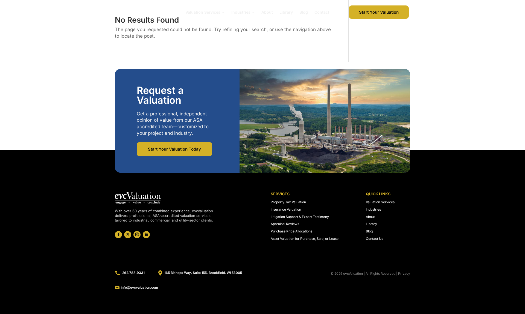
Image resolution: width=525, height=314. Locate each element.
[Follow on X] (127, 234)
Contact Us (374, 239)
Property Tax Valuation (288, 202)
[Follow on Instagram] (137, 234)
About (370, 217)
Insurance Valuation (286, 209)
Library (371, 224)
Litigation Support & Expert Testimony (300, 217)
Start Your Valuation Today (174, 149)
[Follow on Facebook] (118, 234)
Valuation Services (380, 202)
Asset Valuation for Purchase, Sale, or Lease (305, 239)
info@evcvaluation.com (139, 287)
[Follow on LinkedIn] (146, 234)
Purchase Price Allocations (291, 231)
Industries (373, 209)
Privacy (404, 273)
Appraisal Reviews (285, 224)
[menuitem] (205, 12)
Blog (369, 231)
